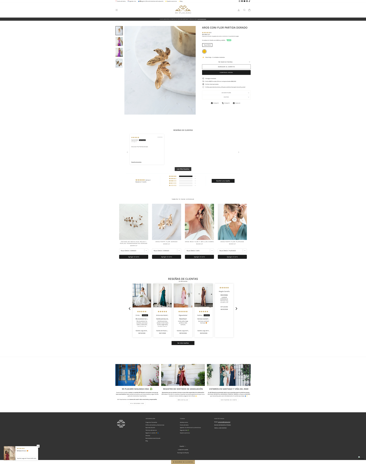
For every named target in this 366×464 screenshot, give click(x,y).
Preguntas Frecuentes (151, 422)
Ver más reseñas (183, 343)
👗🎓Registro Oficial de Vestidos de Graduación (150, 1)
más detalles (183, 400)
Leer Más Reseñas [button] (183, 169)
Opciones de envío (150, 427)
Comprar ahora (226, 72)
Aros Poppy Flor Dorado (167, 241)
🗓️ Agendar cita (132, 1)
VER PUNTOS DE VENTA (229, 400)
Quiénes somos (184, 422)
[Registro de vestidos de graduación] (183, 375)
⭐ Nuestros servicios (171, 1)
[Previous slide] (127, 152)
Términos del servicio (151, 430)
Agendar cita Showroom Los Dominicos (190, 427)
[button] (206, 32)
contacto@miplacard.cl (224, 422)
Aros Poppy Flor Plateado (232, 241)
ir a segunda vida (137, 403)
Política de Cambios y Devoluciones (155, 425)
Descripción (226, 92)
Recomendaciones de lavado (153, 438)
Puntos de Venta (184, 425)
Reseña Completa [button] (136, 162)
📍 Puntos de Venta (120, 1)
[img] (135, 137)
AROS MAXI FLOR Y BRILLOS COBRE (199, 241)
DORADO (204, 51)
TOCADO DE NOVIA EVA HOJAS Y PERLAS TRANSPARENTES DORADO (134, 242)
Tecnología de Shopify (183, 452)
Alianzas (148, 435)
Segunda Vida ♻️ (184, 430)
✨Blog (180, 1)
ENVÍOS (226, 97)
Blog (147, 440)
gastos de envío (217, 36)
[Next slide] (238, 152)
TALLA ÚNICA (207, 45)
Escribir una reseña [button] (223, 181)
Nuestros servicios (185, 433)
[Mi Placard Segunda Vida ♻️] (137, 375)
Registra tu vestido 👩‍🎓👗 (152, 433)
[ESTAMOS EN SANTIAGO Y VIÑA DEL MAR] (229, 375)
